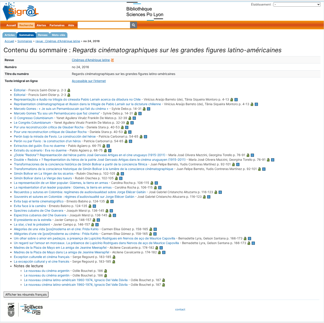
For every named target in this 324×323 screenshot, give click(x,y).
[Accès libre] (69, 90)
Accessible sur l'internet (89, 81)
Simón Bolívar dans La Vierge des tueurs (43, 178)
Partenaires (57, 25)
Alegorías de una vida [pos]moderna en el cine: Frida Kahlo (56, 229)
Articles (10, 35)
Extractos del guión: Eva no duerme (39, 145)
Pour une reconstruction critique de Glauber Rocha (50, 132)
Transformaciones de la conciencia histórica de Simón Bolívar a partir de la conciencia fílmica (80, 164)
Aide (71, 25)
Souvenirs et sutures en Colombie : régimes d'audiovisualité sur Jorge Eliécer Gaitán (74, 196)
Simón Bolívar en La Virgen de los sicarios (43, 173)
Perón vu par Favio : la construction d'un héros (47, 141)
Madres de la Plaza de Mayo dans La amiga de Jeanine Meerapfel (61, 252)
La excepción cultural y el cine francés (41, 261)
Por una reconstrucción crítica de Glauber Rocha (49, 127)
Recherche (26, 25)
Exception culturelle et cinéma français (41, 257)
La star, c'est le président (32, 224)
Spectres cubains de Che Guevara (38, 210)
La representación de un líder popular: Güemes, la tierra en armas (61, 183)
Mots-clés (58, 35)
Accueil (11, 25)
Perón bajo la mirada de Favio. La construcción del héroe (55, 136)
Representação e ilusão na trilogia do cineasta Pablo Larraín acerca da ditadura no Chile (77, 99)
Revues (43, 35)
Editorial (19, 95)
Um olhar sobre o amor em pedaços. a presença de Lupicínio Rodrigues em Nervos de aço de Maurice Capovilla (94, 238)
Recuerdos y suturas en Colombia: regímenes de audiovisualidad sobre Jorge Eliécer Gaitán (80, 192)
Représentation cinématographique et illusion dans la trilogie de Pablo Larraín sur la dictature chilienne (87, 104)
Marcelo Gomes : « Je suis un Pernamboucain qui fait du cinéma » (61, 108)
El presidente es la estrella (32, 220)
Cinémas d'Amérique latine (91, 60)
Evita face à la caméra (30, 206)
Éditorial (19, 90)
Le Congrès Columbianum (32, 122)
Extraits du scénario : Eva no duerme (40, 150)
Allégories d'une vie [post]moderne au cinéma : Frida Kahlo (56, 233)
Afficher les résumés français (26, 294)
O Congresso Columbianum (33, 118)
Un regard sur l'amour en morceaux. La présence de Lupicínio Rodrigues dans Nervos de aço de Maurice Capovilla (96, 243)
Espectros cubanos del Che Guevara (40, 215)
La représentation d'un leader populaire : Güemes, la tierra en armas (63, 187)
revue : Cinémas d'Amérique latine (57, 41)
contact (180, 309)
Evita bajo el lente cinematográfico (38, 201)
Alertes (41, 25)
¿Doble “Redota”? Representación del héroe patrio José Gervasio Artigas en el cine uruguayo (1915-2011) (89, 155)
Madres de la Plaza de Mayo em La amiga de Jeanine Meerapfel (60, 247)
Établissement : (262, 4)
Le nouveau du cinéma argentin (46, 271)
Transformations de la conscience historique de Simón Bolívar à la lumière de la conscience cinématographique (93, 169)
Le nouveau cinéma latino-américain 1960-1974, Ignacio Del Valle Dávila (76, 280)
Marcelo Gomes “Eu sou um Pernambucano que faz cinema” (57, 113)
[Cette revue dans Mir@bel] (112, 60)
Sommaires (26, 35)
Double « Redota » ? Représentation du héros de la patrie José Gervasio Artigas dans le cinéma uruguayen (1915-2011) (100, 159)
